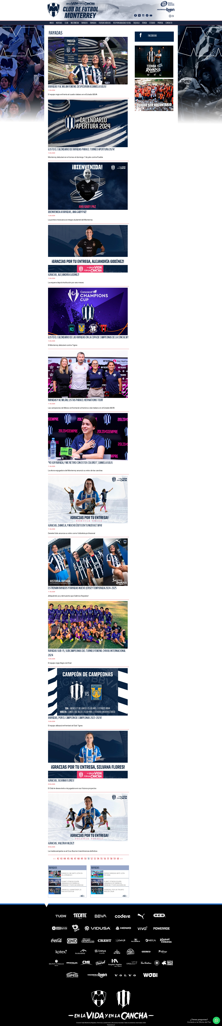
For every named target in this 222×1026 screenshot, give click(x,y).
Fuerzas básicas (105, 22)
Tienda (144, 22)
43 (61, 858)
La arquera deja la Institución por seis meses (66, 283)
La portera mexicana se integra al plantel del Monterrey (70, 220)
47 (75, 858)
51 (88, 858)
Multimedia (75, 22)
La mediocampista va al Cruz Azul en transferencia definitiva (72, 851)
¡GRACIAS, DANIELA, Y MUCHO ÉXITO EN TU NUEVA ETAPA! (75, 525)
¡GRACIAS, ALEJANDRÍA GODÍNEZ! (63, 275)
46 (72, 858)
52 (92, 858)
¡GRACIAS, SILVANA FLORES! (61, 780)
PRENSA (160, 22)
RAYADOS (84, 22)
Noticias (59, 22)
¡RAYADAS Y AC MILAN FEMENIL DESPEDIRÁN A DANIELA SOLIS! (77, 86)
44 (65, 858)
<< (54, 858)
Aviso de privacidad (117, 1022)
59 (115, 858)
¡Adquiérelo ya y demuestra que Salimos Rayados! (68, 596)
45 (68, 858)
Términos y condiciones (104, 1022)
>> (121, 858)
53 (95, 858)
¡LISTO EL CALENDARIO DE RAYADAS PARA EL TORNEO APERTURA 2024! (81, 149)
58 (111, 858)
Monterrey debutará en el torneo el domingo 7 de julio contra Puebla (75, 157)
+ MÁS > (82, 896)
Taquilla (136, 22)
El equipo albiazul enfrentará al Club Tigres (65, 726)
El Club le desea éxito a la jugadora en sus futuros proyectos (72, 788)
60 (118, 858)
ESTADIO (152, 22)
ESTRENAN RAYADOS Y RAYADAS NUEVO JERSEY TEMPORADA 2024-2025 (82, 588)
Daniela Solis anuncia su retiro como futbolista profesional (71, 533)
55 (101, 858)
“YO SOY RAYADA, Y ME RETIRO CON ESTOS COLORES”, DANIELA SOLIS (80, 463)
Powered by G (111, 1025)
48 (78, 858)
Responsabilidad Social (122, 22)
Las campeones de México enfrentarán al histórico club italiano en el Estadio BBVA (81, 408)
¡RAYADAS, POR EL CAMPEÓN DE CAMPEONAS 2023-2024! (75, 718)
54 (98, 858)
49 (82, 858)
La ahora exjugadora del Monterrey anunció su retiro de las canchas (75, 471)
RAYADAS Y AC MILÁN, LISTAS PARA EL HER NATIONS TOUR (75, 400)
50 (85, 858)
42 (58, 858)
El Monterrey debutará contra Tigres (62, 345)
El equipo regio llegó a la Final (59, 663)
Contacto (168, 22)
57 (108, 858)
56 (105, 858)
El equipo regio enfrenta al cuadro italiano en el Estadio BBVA (72, 94)
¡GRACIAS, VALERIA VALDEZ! (61, 843)
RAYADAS (93, 22)
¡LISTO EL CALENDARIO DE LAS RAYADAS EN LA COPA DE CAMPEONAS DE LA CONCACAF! (88, 337)
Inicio (52, 22)
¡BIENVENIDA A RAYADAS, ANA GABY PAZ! (67, 212)
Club (66, 22)
